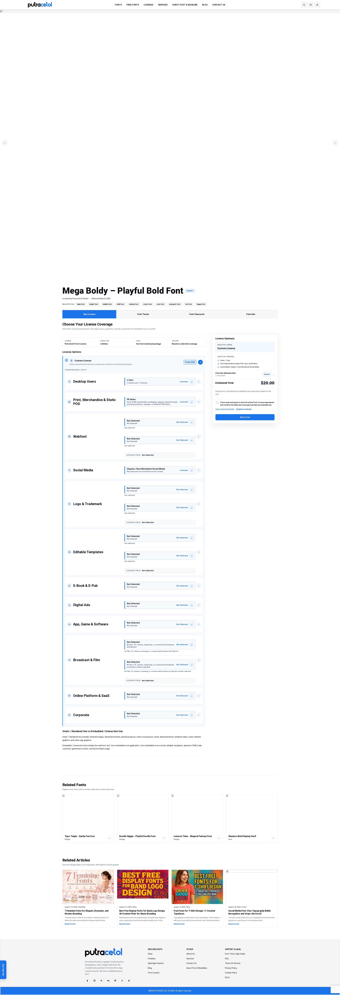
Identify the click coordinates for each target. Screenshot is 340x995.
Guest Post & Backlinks (196, 968)
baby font (81, 304)
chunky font (133, 304)
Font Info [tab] (250, 314)
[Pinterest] (101, 980)
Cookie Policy (231, 972)
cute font (160, 304)
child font (120, 304)
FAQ (227, 958)
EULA (227, 977)
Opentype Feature (156, 963)
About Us (190, 954)
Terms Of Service (232, 963)
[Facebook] (87, 980)
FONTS (118, 5)
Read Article (70, 924)
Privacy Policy (231, 968)
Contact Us (191, 963)
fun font (188, 304)
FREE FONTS (133, 5)
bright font (93, 304)
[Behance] (108, 980)
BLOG (205, 5)
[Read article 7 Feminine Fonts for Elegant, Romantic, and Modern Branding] (88, 887)
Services (190, 958)
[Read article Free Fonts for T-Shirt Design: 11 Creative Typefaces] (197, 887)
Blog (150, 968)
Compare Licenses (243, 409)
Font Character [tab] (197, 314)
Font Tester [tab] (143, 314)
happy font (201, 304)
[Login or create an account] (317, 5)
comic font (147, 304)
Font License (153, 972)
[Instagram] (94, 980)
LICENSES (148, 5)
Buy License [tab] (89, 314)
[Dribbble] (115, 980)
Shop (150, 954)
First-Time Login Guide (235, 954)
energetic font (174, 304)
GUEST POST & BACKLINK (184, 5)
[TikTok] (128, 980)
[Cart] (310, 5)
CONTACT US (218, 5)
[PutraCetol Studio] (40, 4)
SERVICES (163, 5)
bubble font (107, 304)
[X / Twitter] (122, 980)
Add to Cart (245, 417)
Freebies (151, 958)
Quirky (190, 291)
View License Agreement (224, 409)
